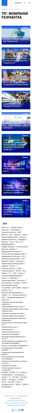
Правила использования (10, 403)
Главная (4, 9)
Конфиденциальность (16, 398)
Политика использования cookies (16, 400)
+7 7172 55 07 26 (23, 403)
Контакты (17, 3)
